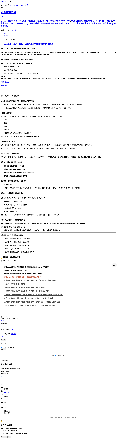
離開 (9, 436)
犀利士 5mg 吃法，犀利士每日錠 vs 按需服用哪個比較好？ (22, 277)
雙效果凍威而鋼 (47, 23)
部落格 (6, 35)
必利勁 (3, 21)
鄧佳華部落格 (8, 12)
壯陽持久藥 (12, 21)
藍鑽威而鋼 (96, 23)
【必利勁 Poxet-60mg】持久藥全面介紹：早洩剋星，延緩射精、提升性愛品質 (33, 295)
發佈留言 (3, 349)
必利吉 (102, 21)
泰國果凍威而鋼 (90, 21)
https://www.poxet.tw (9, 258)
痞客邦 (11, 329)
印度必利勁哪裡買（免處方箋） (15, 284)
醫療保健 (13, 334)
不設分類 (13, 30)
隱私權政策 (67, 417)
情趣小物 (41, 21)
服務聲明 (74, 417)
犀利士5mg (70, 23)
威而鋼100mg (22, 23)
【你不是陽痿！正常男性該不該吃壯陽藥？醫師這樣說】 (25, 287)
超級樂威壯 (34, 23)
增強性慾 (31, 21)
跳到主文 (3, 16)
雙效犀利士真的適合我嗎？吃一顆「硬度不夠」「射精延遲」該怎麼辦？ (30, 280)
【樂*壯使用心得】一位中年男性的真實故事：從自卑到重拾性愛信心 (29, 305)
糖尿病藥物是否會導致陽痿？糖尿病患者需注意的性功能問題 (23, 273)
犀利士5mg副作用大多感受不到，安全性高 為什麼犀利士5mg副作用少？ (27, 267)
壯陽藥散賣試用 (83, 23)
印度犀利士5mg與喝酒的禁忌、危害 (15, 270)
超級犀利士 (60, 23)
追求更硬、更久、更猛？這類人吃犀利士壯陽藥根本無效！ (28, 44)
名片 (5, 37)
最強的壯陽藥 (77, 21)
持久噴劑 (22, 21)
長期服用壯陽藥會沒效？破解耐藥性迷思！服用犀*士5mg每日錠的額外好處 (32, 302)
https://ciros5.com (62, 21)
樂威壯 (12, 23)
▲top (2, 336)
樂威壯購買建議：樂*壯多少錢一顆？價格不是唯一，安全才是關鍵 (28, 298)
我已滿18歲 (4, 436)
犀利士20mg (108, 23)
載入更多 (3, 339)
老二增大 (50, 21)
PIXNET (46, 417)
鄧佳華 (2, 320)
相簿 (5, 33)
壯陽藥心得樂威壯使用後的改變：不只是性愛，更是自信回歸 (26, 291)
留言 (14, 329)
